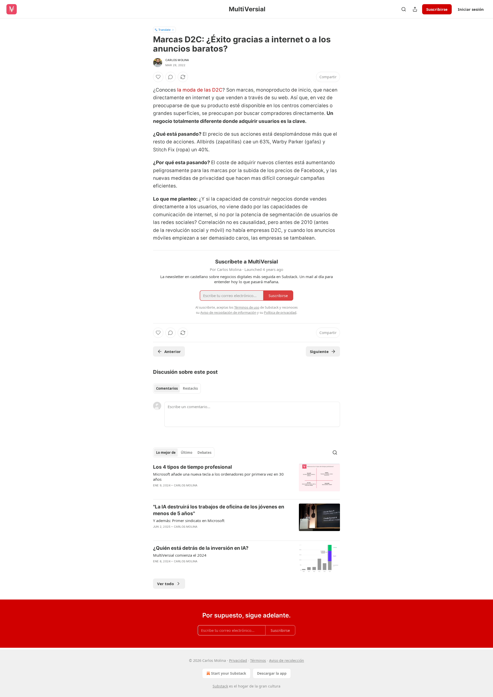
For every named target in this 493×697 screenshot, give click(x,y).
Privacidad (238, 660)
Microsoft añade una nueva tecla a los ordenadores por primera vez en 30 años (218, 477)
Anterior (172, 351)
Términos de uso (246, 307)
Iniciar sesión (471, 9)
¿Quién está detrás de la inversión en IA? (201, 548)
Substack (220, 686)
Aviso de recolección (286, 660)
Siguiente (319, 351)
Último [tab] (186, 452)
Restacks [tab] (190, 388)
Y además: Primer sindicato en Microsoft (188, 520)
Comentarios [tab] (167, 388)
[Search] (404, 9)
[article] (246, 479)
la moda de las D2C (199, 90)
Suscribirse (437, 9)
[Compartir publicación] (415, 9)
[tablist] (177, 388)
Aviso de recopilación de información (228, 312)
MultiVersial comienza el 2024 (179, 555)
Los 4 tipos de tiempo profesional (192, 467)
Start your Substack (228, 673)
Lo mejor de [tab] (166, 452)
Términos (258, 660)
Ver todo (165, 583)
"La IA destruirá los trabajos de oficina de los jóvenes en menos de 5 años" (218, 510)
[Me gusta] (158, 77)
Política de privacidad (280, 312)
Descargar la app (272, 673)
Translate (164, 30)
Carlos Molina (177, 60)
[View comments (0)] (170, 77)
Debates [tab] (204, 452)
